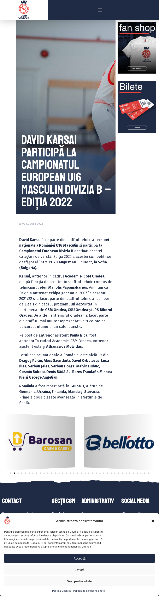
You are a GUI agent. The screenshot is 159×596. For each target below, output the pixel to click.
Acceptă (80, 558)
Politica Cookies (61, 590)
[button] (153, 521)
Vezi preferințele (79, 581)
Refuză (79, 570)
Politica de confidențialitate (89, 590)
